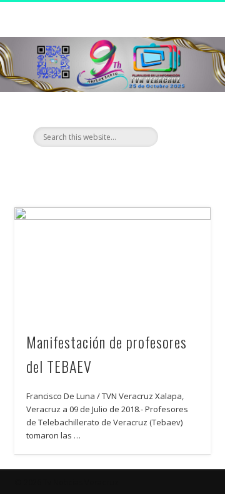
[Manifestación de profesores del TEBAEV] (112, 262)
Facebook (85, 168)
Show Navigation (181, 112)
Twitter (111, 168)
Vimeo (136, 168)
